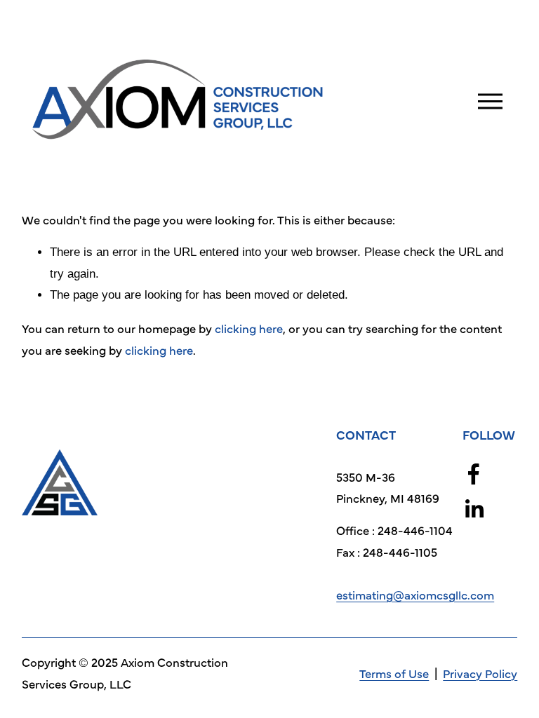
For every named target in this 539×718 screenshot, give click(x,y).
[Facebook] (474, 474)
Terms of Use (394, 673)
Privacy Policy (480, 673)
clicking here (249, 328)
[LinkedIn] (474, 509)
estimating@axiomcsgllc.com (415, 594)
